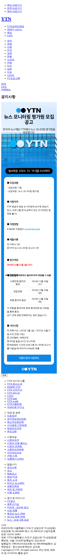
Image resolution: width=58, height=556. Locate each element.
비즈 (9, 66)
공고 (9, 470)
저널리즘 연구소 (15, 407)
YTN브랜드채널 (15, 26)
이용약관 (12, 416)
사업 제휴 (12, 510)
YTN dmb (12, 398)
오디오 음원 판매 (16, 517)
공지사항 (12, 467)
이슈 (9, 72)
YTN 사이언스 (14, 390)
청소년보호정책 (15, 422)
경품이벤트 (13, 486)
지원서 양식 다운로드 (29, 358)
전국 (9, 50)
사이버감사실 (14, 452)
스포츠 (10, 59)
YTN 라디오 (13, 393)
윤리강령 (12, 431)
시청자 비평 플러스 (17, 443)
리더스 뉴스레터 (15, 483)
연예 (9, 62)
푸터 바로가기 (14, 11)
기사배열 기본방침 (17, 425)
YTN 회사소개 (14, 384)
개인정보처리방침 (16, 419)
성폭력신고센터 (15, 459)
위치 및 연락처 (15, 489)
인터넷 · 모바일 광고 (18, 507)
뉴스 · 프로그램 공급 (18, 520)
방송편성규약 (14, 428)
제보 (9, 32)
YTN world (12, 401)
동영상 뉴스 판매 (16, 513)
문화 (9, 56)
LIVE (10, 35)
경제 (9, 44)
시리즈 (10, 75)
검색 (3, 84)
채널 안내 (12, 477)
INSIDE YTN (14, 387)
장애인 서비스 (14, 29)
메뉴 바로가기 (14, 5)
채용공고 (12, 474)
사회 (9, 47)
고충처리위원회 (15, 449)
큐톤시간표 (13, 504)
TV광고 (11, 501)
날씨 (9, 69)
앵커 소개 (12, 480)
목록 (4, 375)
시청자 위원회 (14, 446)
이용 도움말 (13, 492)
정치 (9, 41)
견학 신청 (12, 456)
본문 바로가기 (14, 8)
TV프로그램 (13, 78)
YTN (6, 19)
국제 (9, 53)
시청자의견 (13, 440)
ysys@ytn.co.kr (32, 229)
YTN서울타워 (14, 404)
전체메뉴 (6, 89)
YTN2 (10, 396)
